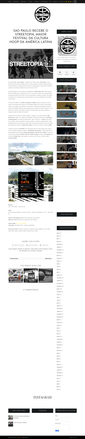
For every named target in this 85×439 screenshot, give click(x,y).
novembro (59, 250)
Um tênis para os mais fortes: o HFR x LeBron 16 (66, 121)
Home (9, 1)
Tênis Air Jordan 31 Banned (66, 95)
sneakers (62, 221)
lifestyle (61, 1)
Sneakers (36, 1)
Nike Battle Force (26, 251)
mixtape (72, 219)
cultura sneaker (34, 249)
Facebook (66, 74)
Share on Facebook (19, 245)
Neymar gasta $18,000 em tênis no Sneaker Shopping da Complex (66, 139)
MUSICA (55, 1)
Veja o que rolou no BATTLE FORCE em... (45, 280)
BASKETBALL (24, 1)
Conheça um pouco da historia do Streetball (64, 88)
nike (20, 251)
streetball (16, 1)
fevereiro (59, 258)
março (58, 261)
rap (58, 221)
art (50, 1)
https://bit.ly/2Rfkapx (21, 223)
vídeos (30, 1)
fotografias (44, 1)
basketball (60, 219)
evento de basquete (43, 249)
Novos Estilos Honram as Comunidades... (14, 280)
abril (58, 264)
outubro (58, 247)
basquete (15, 249)
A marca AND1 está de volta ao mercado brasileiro (66, 113)
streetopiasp (39, 251)
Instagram (60, 74)
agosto (58, 241)
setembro (59, 244)
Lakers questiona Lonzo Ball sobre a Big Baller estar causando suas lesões (66, 164)
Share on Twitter (33, 245)
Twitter (73, 74)
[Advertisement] (67, 190)
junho (58, 236)
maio (58, 233)
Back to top (73, 437)
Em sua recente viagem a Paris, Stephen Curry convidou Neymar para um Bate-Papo (65, 157)
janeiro (58, 255)
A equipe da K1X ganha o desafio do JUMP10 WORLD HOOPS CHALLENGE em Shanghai (66, 131)
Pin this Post (45, 245)
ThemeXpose (18, 437)
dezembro (59, 252)
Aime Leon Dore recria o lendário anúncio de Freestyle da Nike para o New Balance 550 (65, 148)
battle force (27, 249)
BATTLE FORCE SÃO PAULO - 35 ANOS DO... (30, 280)
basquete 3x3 (21, 249)
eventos (50, 249)
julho (58, 239)
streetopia (33, 251)
